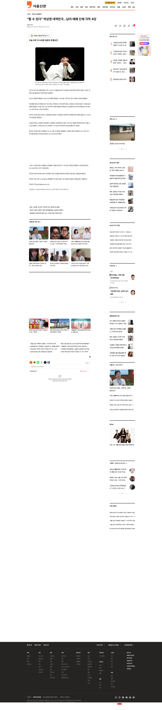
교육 (39, 664)
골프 (112, 661)
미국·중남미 (64, 669)
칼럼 (100, 668)
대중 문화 (90, 667)
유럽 (62, 672)
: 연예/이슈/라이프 (117, 463)
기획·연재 (105, 7)
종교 (89, 669)
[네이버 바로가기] (130, 697)
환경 (39, 661)
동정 (100, 685)
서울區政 (78, 661)
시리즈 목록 (101, 656)
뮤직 (112, 684)
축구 (112, 659)
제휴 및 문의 (37, 645)
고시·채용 (78, 664)
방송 (112, 676)
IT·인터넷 (52, 672)
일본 (62, 661)
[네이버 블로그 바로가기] (133, 697)
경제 (81, 7)
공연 (89, 683)
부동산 (51, 659)
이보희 (28, 25)
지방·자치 (78, 659)
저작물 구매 (129, 660)
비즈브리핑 (52, 677)
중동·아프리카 (64, 664)
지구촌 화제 (64, 675)
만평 (100, 673)
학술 (89, 659)
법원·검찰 (40, 659)
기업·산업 (52, 656)
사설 (100, 665)
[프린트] (124, 25)
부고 (100, 688)
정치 (72, 7)
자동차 (51, 664)
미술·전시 (90, 661)
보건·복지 (40, 672)
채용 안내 (46, 645)
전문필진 (101, 670)
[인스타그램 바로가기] (123, 697)
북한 (28, 661)
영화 (89, 680)
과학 (39, 667)
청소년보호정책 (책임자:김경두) (50, 697)
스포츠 (124, 7)
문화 (98, 7)
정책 (51, 675)
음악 (89, 656)
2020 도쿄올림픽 (37, 14)
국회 (28, 659)
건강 (89, 675)
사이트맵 (129, 669)
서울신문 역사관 (130, 655)
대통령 (28, 656)
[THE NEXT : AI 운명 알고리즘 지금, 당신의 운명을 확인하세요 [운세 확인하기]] (144, 45)
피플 (118, 7)
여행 (89, 672)
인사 (100, 682)
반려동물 (90, 677)
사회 (77, 7)
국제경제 (63, 656)
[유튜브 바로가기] (126, 697)
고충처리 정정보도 (131, 666)
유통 (51, 667)
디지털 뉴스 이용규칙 (64, 697)
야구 (112, 656)
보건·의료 (40, 669)
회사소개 (129, 652)
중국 (62, 659)
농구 (112, 664)
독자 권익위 (129, 658)
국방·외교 (29, 664)
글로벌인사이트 (64, 677)
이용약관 (29, 697)
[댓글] (133, 25)
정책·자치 (92, 7)
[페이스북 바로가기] (116, 697)
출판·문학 (90, 664)
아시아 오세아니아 (65, 667)
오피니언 (112, 7)
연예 (129, 7)
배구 (112, 667)
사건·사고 (40, 656)
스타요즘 (113, 686)
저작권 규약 (129, 663)
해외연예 (113, 681)
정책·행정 (78, 656)
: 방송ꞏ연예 (115, 365)
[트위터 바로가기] (119, 697)
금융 (51, 661)
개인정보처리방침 (37, 697)
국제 (86, 7)
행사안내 (29, 645)
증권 (51, 669)
